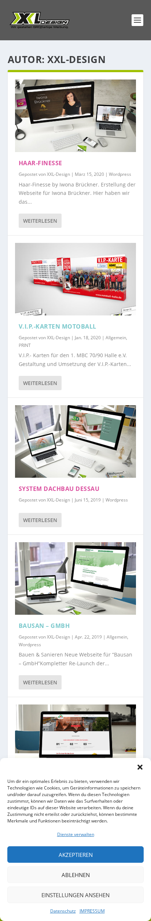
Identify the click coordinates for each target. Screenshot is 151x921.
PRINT (25, 345)
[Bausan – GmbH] (75, 578)
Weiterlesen (40, 220)
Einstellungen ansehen (75, 895)
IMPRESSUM (92, 911)
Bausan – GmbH (44, 626)
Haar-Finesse (40, 163)
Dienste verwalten (75, 834)
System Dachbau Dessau (59, 489)
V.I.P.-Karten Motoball (57, 326)
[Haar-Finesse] (75, 115)
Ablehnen (76, 875)
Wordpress (120, 174)
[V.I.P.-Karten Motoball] (75, 279)
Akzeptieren (76, 854)
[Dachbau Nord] (75, 740)
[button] (140, 767)
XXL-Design (58, 174)
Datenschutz (63, 911)
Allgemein (116, 337)
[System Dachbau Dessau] (75, 441)
